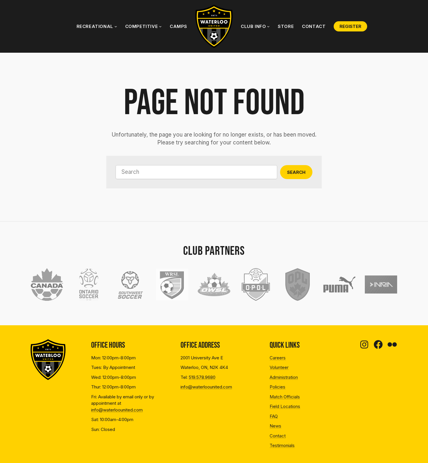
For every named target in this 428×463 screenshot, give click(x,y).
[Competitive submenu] (160, 26)
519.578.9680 (202, 377)
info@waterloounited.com (117, 410)
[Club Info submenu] (268, 26)
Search (296, 172)
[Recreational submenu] (115, 26)
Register (350, 26)
